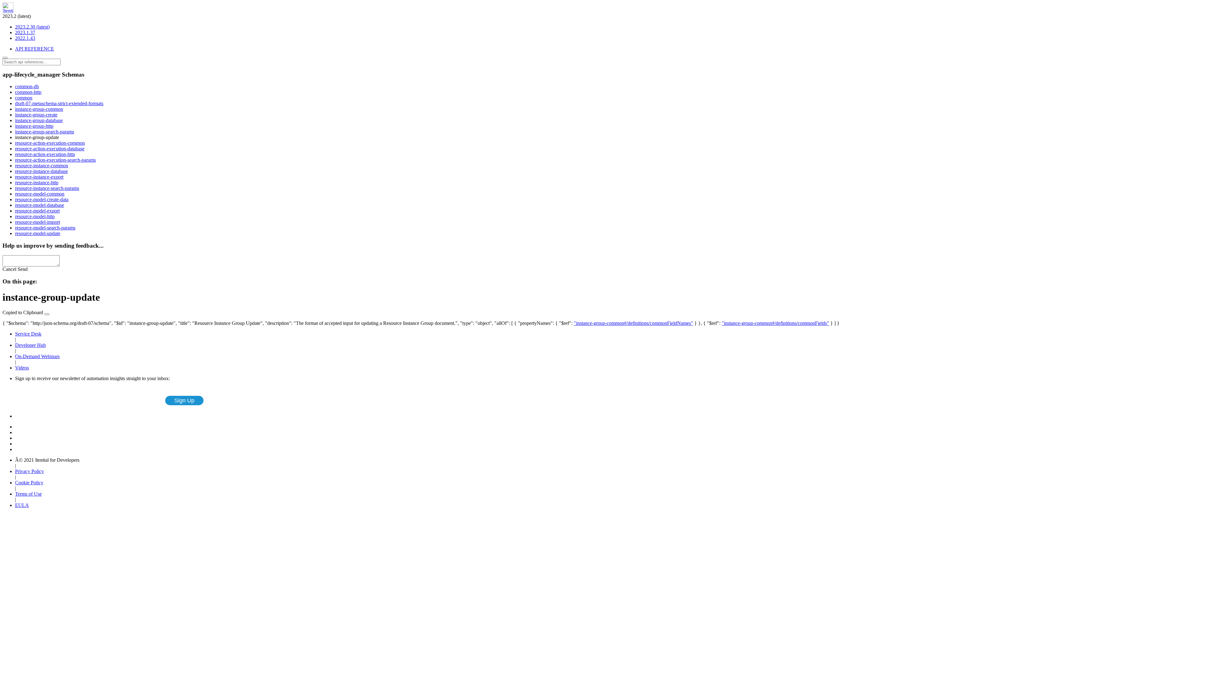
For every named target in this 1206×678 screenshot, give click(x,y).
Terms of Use (28, 494)
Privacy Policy (29, 471)
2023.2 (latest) (26, 27)
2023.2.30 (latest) (32, 27)
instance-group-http (34, 126)
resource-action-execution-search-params (55, 160)
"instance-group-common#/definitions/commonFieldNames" (633, 323)
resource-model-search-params (45, 227)
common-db (27, 86)
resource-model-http (35, 216)
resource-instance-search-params (47, 188)
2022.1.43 (25, 38)
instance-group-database (39, 120)
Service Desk (28, 333)
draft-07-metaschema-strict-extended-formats (59, 103)
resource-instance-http (36, 182)
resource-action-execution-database (49, 148)
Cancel (9, 269)
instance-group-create (36, 114)
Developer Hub (30, 345)
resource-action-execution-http (45, 154)
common (23, 97)
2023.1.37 (25, 32)
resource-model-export (37, 210)
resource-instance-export (39, 177)
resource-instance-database (41, 171)
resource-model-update (37, 233)
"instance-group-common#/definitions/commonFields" (775, 323)
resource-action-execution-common (50, 143)
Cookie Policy (29, 482)
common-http (28, 92)
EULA (22, 505)
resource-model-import (37, 222)
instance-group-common (39, 109)
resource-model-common (39, 193)
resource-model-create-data (41, 199)
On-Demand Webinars (37, 356)
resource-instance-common (41, 165)
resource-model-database (39, 205)
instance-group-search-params (44, 131)
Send (23, 269)
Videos (22, 367)
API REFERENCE (34, 48)
